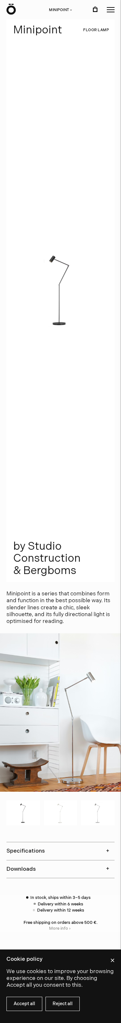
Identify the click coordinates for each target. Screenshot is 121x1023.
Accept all (24, 1003)
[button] (110, 9)
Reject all (63, 1003)
